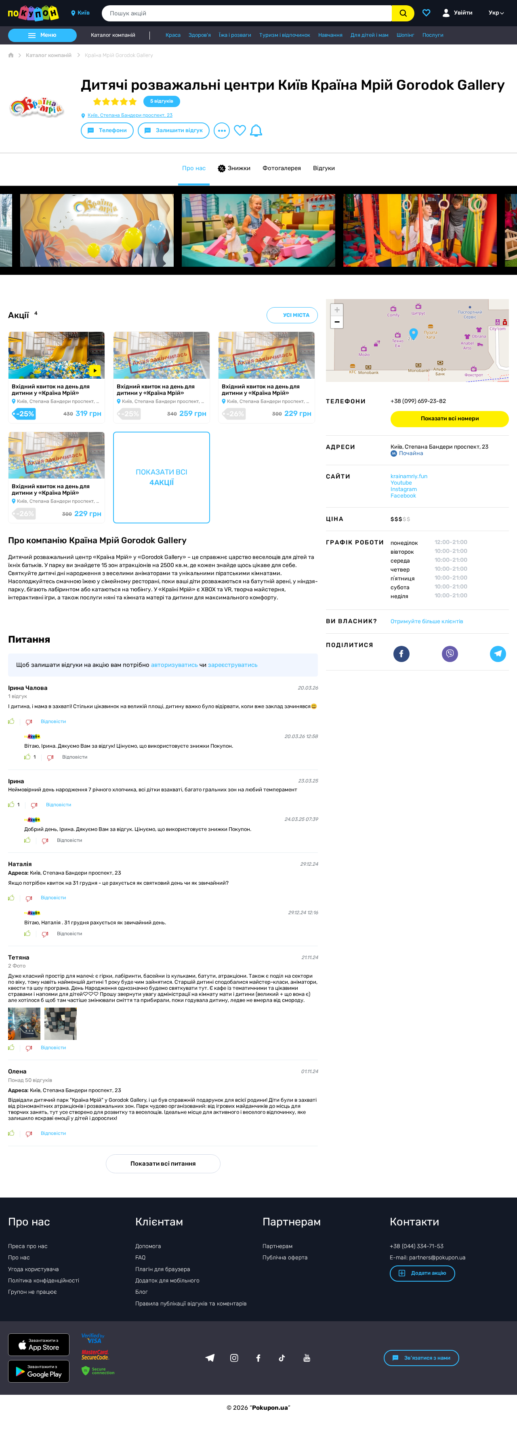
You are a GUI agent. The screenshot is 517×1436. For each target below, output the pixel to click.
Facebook (403, 495)
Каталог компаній (113, 35)
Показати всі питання (163, 1163)
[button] (413, 334)
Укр (494, 12)
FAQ (140, 1257)
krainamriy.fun (409, 476)
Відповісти (53, 721)
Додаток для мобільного (167, 1280)
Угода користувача (33, 1269)
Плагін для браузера (162, 1269)
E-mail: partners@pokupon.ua (428, 1257)
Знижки (239, 168)
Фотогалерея (282, 168)
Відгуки (324, 168)
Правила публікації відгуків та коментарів (191, 1303)
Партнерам (277, 1246)
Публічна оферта (285, 1257)
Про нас (194, 168)
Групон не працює (32, 1291)
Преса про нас (28, 1246)
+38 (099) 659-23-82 (418, 401)
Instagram (404, 489)
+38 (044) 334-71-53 (416, 1246)
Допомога (148, 1246)
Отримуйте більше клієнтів (427, 621)
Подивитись (32, 368)
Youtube (401, 482)
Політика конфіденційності (43, 1280)
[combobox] (247, 13)
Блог (141, 1291)
